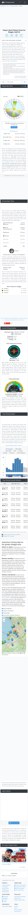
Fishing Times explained (19, 896)
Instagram (5, 898)
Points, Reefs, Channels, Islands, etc (11, 615)
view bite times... (14, 61)
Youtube (5, 899)
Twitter (4, 901)
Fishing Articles (5, 891)
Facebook (5, 896)
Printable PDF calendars (8, 536)
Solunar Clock (17, 898)
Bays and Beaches (7, 608)
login (6, 875)
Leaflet (13, 651)
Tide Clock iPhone (19, 890)
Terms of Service (18, 909)
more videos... (23, 867)
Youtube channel (15, 831)
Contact (16, 906)
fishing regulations (6, 597)
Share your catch (14, 822)
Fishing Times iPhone (20, 886)
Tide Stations (5, 886)
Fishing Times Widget (7, 906)
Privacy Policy (17, 911)
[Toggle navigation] (25, 2)
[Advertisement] (14, 18)
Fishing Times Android (21, 885)
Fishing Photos (5, 890)
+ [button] (3, 618)
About (15, 908)
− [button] (3, 621)
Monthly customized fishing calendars (11, 534)
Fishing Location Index (19, 899)
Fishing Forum (5, 888)
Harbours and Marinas (8, 610)
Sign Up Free (14, 127)
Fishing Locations (6, 885)
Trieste (3, 44)
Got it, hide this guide (21, 76)
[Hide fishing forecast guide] (25, 40)
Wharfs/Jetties (6, 613)
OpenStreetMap (18, 651)
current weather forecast (7, 161)
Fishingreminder (9, 2)
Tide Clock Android (20, 888)
